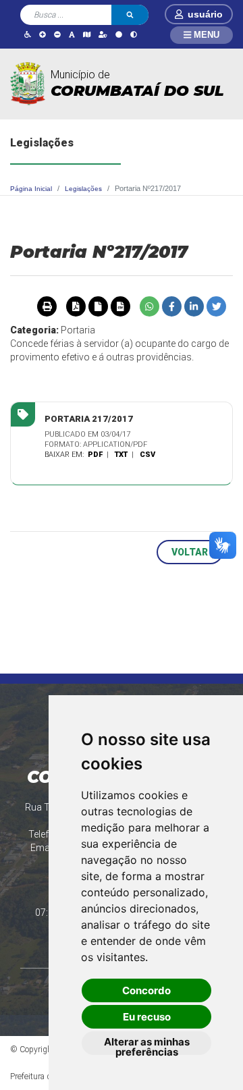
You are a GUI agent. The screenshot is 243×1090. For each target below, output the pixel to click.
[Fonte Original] (72, 34)
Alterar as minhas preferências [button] (147, 1045)
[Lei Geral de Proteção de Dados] (102, 34)
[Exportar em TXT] (98, 306)
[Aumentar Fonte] (42, 34)
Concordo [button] (146, 990)
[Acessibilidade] (27, 34)
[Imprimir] (46, 306)
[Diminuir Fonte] (57, 34)
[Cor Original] (118, 34)
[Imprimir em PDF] (75, 306)
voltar (189, 552)
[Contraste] (133, 34)
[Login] (181, 14)
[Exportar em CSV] (120, 306)
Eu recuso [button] (147, 1016)
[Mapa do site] (86, 34)
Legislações (83, 188)
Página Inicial (31, 188)
